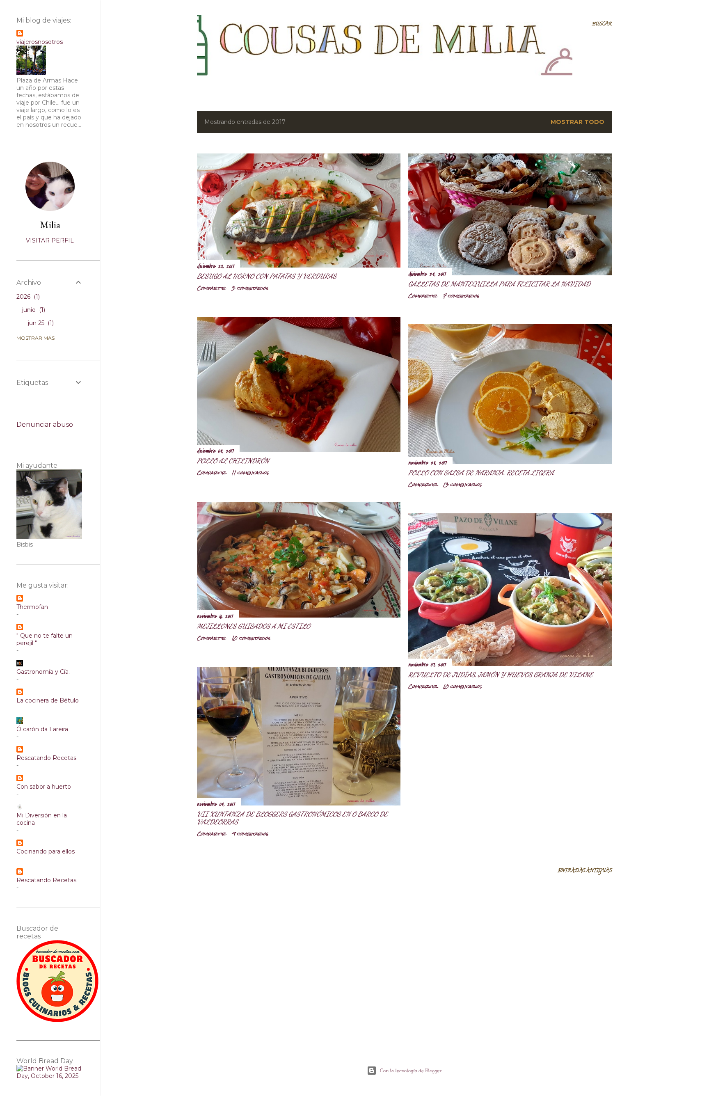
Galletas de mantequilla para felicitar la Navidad (499, 284)
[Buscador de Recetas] (57, 1020)
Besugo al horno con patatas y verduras (266, 276)
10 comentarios (250, 638)
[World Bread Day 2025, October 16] (49, 1076)
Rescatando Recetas (46, 758)
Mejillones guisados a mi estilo (253, 626)
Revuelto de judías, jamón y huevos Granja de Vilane (500, 674)
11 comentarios (250, 473)
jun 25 (40, 323)
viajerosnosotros (39, 42)
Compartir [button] (211, 288)
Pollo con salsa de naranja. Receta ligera (481, 472)
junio (32, 309)
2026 (27, 296)
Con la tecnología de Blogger (411, 1070)
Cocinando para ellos (45, 851)
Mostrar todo (577, 122)
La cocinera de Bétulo (47, 700)
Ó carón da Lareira (42, 729)
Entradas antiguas (585, 871)
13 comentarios (462, 485)
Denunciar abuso (44, 424)
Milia (50, 224)
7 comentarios (461, 296)
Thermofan (32, 607)
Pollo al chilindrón (233, 460)
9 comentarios (249, 834)
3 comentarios (249, 288)
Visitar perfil (50, 240)
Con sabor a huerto (43, 786)
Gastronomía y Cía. (43, 671)
